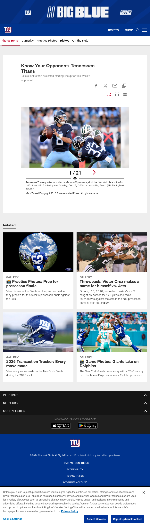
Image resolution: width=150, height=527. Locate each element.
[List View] (125, 94)
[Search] (137, 30)
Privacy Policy (75, 475)
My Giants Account (75, 482)
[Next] (94, 172)
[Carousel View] (109, 94)
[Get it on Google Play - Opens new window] (88, 427)
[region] (75, 506)
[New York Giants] (75, 444)
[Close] (143, 492)
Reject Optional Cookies (127, 519)
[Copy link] (124, 86)
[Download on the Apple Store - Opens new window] (61, 426)
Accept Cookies (96, 519)
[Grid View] (117, 94)
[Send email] (115, 87)
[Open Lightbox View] (75, 153)
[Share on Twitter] (105, 87)
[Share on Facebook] (96, 87)
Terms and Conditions (75, 462)
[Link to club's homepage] (7, 28)
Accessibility (75, 469)
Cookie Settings (12, 518)
